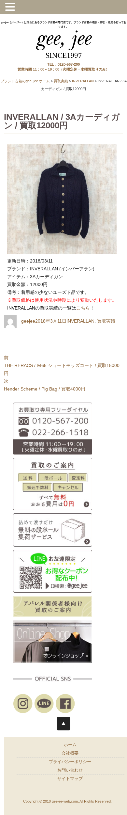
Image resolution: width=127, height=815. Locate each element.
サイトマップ (70, 778)
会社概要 (70, 753)
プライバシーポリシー (70, 761)
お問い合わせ (70, 770)
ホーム (70, 745)
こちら (83, 308)
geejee (28, 321)
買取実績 (106, 321)
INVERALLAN (80, 321)
